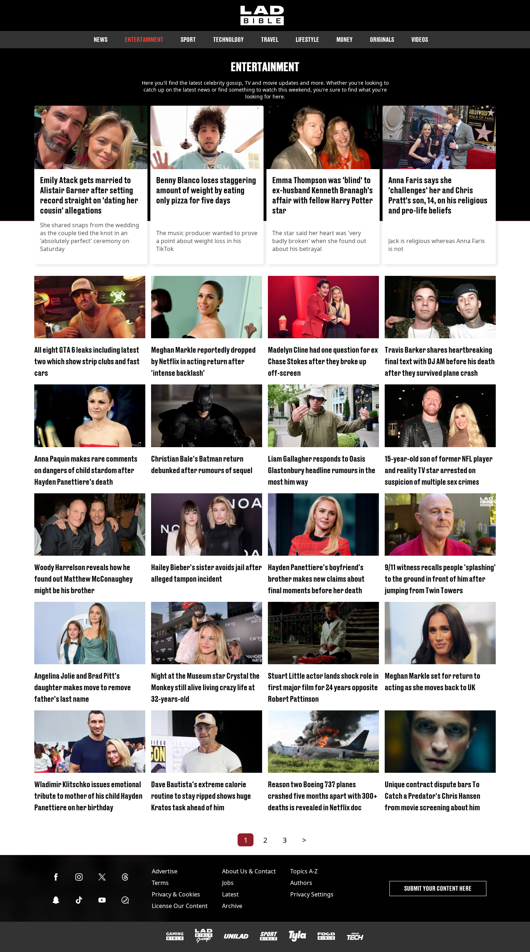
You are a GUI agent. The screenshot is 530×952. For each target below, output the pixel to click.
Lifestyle (307, 39)
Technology (228, 39)
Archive (232, 906)
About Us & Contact (249, 871)
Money (344, 39)
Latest (230, 894)
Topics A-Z (304, 871)
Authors (301, 883)
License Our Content (180, 906)
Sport (188, 39)
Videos (419, 39)
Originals (382, 39)
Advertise (164, 871)
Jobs (228, 883)
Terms (160, 883)
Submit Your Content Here (438, 888)
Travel (269, 39)
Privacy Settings (312, 894)
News (100, 39)
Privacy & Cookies (176, 894)
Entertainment (144, 39)
